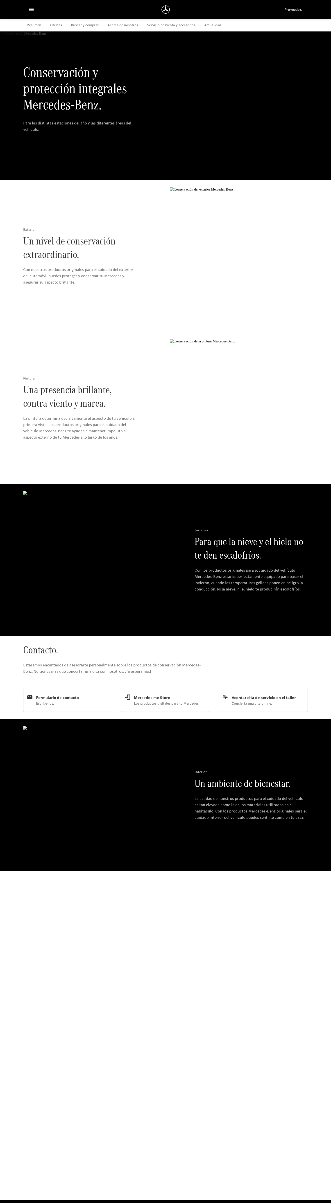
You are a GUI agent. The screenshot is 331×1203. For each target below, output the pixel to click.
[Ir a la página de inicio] (165, 9)
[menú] (31, 9)
